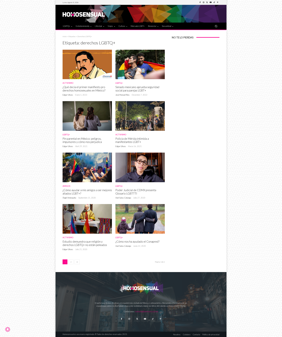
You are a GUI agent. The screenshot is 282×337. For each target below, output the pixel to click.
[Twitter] (207, 2)
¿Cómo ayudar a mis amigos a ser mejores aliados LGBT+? (87, 191)
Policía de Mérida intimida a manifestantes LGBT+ (132, 140)
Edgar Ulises (68, 95)
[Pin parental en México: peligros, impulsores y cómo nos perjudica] (87, 116)
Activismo (68, 83)
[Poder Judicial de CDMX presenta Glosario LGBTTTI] (140, 167)
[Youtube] (210, 2)
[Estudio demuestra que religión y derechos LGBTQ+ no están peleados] (87, 219)
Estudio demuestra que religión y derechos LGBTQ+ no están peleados (85, 243)
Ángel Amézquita (69, 198)
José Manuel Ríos (122, 95)
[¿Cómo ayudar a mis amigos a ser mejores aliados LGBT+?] (87, 167)
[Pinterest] (217, 2)
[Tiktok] (153, 319)
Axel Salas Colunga (123, 198)
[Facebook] (200, 2)
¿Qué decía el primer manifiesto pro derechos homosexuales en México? (84, 88)
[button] (216, 26)
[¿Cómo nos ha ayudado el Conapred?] (140, 219)
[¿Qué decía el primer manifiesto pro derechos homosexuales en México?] (87, 64)
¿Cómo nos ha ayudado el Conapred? (137, 241)
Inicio (65, 36)
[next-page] (77, 261)
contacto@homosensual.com (146, 311)
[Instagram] (203, 2)
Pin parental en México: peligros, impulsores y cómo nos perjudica (82, 140)
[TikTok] (214, 2)
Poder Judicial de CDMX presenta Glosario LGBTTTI (135, 191)
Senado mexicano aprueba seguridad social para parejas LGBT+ (137, 88)
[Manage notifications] (7, 329)
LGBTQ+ (119, 83)
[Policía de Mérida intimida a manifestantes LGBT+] (140, 116)
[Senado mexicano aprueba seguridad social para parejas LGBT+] (140, 64)
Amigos (66, 186)
